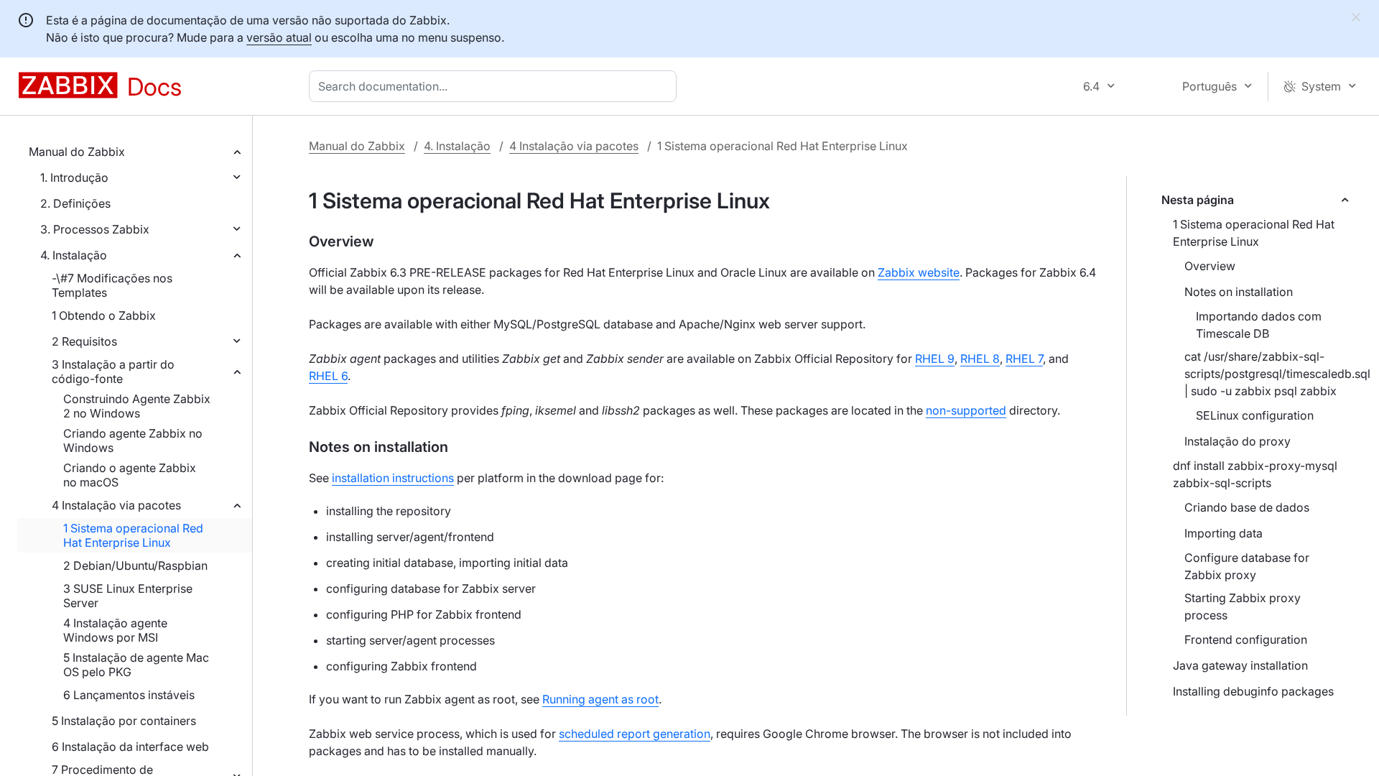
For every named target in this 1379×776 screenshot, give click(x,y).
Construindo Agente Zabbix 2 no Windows (136, 406)
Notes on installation (1238, 292)
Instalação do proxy (1237, 441)
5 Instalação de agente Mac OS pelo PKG (136, 664)
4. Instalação (73, 255)
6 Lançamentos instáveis (129, 695)
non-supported (966, 410)
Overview (1209, 266)
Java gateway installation (1240, 665)
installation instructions (393, 478)
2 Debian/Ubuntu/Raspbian (135, 565)
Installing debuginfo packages (1253, 691)
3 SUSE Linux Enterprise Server (127, 595)
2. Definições (75, 203)
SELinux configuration (1255, 415)
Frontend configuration (1245, 639)
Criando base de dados (1246, 507)
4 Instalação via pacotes (116, 505)
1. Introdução (74, 177)
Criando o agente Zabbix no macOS (129, 475)
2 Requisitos (84, 341)
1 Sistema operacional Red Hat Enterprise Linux (133, 535)
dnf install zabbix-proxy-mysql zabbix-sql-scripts (1255, 474)
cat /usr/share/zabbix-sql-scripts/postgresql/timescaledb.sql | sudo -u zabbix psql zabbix (1273, 373)
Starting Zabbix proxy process (1242, 606)
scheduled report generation (634, 733)
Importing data (1223, 533)
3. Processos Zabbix (94, 229)
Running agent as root (600, 699)
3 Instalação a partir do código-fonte (113, 371)
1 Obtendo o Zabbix (104, 315)
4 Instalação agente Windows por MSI (115, 630)
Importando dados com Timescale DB (1259, 325)
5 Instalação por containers (124, 720)
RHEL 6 (328, 376)
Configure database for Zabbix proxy (1246, 566)
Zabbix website (919, 272)
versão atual (279, 37)
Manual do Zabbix (77, 151)
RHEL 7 (1024, 358)
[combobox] (495, 86)
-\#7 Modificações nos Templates (112, 285)
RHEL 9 (935, 358)
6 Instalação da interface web (130, 746)
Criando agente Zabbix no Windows (133, 440)
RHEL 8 (980, 358)
